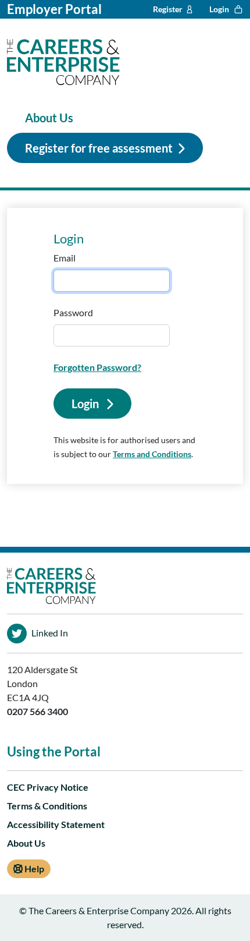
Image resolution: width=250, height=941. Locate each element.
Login (219, 9)
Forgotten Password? (97, 367)
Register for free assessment (99, 148)
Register (168, 9)
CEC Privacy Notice (47, 787)
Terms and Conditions (152, 454)
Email (64, 257)
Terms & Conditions (47, 805)
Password (73, 312)
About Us (49, 118)
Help (33, 868)
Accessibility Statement (56, 824)
